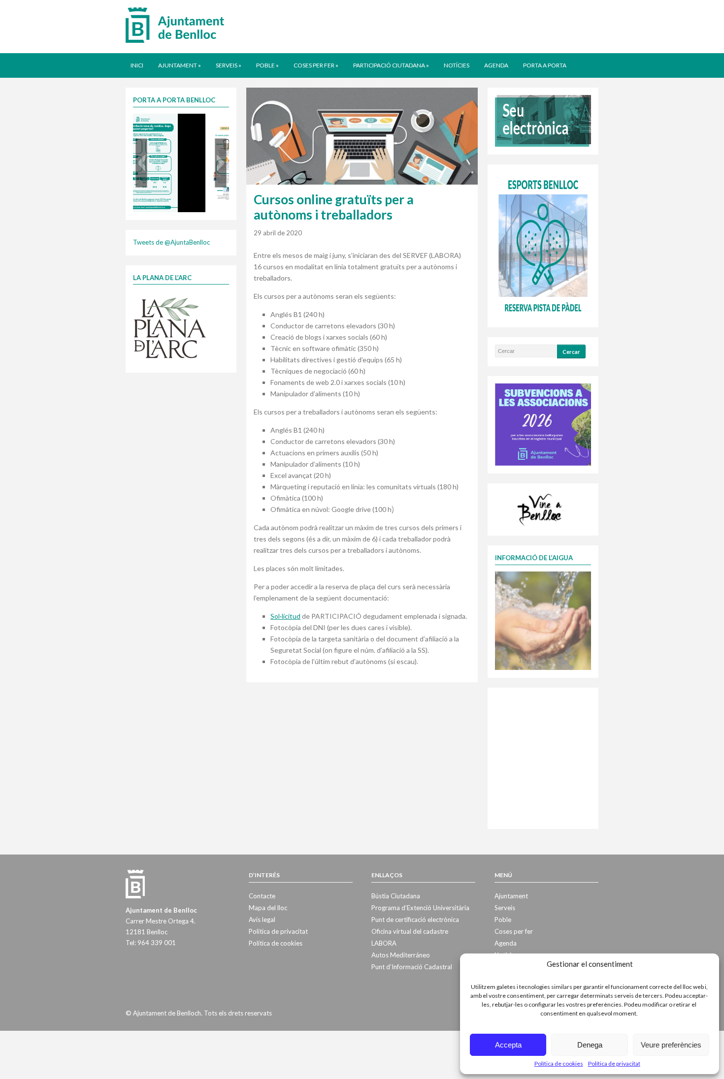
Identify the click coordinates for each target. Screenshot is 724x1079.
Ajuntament (179, 65)
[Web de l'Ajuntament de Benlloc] (175, 25)
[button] (141, 163)
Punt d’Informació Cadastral (411, 967)
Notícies (456, 65)
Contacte (262, 896)
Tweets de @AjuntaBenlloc (171, 242)
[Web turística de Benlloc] (541, 508)
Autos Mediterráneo (400, 955)
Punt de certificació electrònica (415, 919)
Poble (267, 65)
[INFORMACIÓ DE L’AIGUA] (543, 620)
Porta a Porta (544, 65)
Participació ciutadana (391, 65)
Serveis (228, 65)
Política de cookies (558, 1063)
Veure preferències (671, 1045)
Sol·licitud (285, 616)
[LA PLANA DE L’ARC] (170, 327)
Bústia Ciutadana (395, 896)
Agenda (496, 65)
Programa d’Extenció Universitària (420, 908)
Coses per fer (316, 65)
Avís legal (262, 919)
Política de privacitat (614, 1063)
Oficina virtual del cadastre (409, 931)
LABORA (383, 943)
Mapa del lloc (268, 908)
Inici (137, 65)
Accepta (508, 1045)
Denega (589, 1045)
